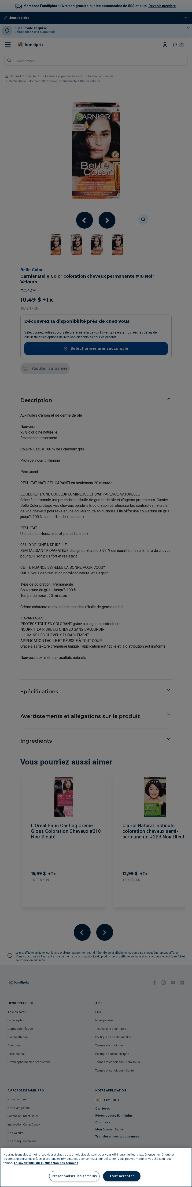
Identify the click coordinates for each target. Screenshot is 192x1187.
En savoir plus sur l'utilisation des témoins (46, 1163)
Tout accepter (121, 1176)
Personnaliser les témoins (74, 1176)
